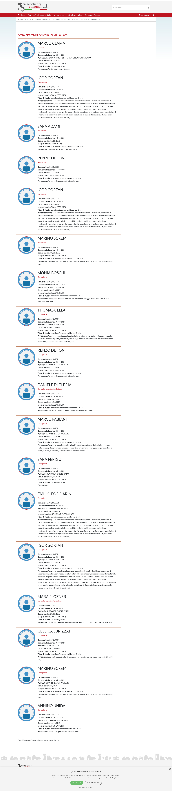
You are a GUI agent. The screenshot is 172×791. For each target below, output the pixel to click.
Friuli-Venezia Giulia (40, 19)
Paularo (84, 19)
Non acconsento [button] (93, 783)
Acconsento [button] (76, 783)
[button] (86, 787)
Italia (27, 19)
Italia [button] (23, 15)
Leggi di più (116, 778)
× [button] (170, 769)
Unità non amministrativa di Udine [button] (68, 15)
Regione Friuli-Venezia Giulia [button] (39, 15)
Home (20, 19)
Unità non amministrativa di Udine (64, 19)
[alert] (86, 779)
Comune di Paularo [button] (93, 15)
